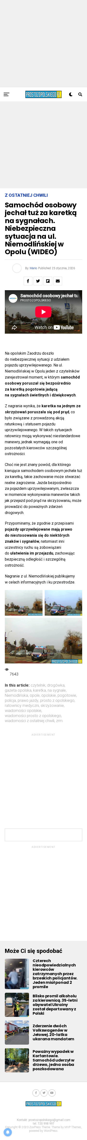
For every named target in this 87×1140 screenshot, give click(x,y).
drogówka (56, 685)
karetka (39, 690)
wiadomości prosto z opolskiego (33, 716)
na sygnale (57, 690)
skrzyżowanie (52, 706)
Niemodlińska (16, 695)
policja (10, 701)
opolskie (48, 695)
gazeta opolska (18, 690)
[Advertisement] (43, 43)
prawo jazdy (28, 701)
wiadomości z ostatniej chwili (29, 721)
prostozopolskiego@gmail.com (49, 1120)
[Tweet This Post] (38, 281)
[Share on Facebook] (28, 281)
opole (35, 695)
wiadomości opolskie (23, 711)
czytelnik (38, 685)
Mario (33, 268)
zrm (59, 721)
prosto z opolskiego (57, 701)
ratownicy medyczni (22, 706)
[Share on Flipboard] (48, 281)
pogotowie (67, 695)
